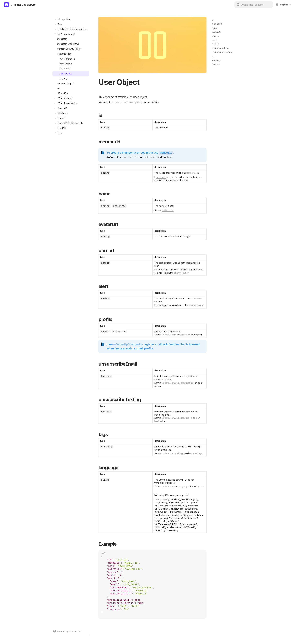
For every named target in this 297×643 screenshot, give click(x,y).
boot (170, 157)
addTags (179, 453)
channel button (181, 272)
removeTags (195, 453)
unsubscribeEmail (185, 383)
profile (184, 334)
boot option (149, 157)
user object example (126, 102)
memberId (128, 157)
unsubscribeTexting (187, 418)
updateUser (168, 210)
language (183, 486)
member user (191, 172)
